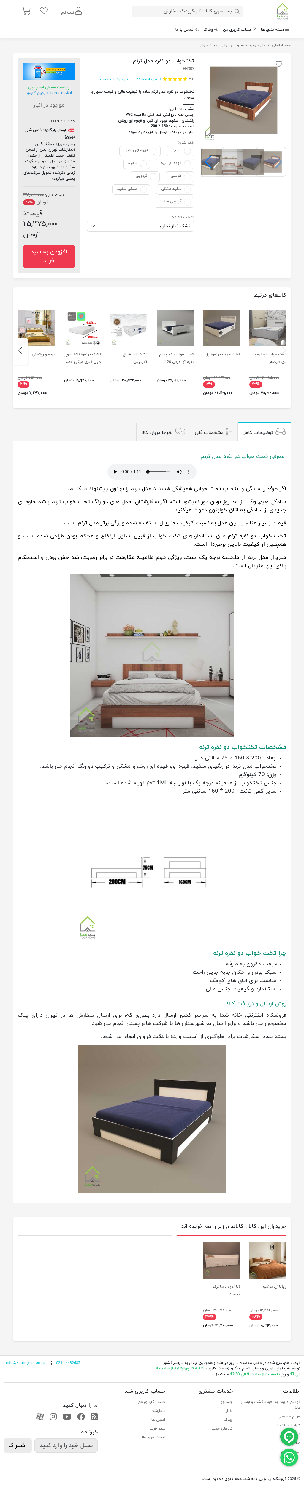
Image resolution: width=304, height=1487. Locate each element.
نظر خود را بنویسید (114, 79)
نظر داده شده (148, 79)
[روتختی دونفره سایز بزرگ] (267, 1260)
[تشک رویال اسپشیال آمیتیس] (128, 328)
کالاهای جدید (222, 1428)
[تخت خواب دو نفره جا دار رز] (221, 328)
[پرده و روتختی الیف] (36, 328)
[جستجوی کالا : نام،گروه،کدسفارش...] (237, 11)
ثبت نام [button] (67, 12)
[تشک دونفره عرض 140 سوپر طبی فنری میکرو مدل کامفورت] (82, 328)
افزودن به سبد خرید (49, 256)
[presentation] (283, 351)
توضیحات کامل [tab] (258, 432)
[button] (208, 161)
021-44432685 (68, 1363)
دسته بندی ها (272, 30)
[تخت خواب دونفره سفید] (267, 328)
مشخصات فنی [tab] (209, 432)
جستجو (227, 1402)
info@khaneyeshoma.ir (26, 1363)
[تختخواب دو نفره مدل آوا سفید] (175, 328)
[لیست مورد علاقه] (43, 11)
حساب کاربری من (237, 30)
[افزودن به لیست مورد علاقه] (279, 65)
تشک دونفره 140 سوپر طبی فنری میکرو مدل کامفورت (82, 362)
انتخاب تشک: (183, 217)
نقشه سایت (290, 1452)
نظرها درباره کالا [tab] (157, 432)
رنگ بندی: (186, 142)
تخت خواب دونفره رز (223, 354)
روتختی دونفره (274, 1287)
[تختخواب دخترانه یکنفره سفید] (221, 1260)
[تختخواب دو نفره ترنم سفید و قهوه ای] (243, 100)
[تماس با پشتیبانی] (289, 1457)
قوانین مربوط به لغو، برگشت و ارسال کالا (270, 1405)
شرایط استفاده (288, 1425)
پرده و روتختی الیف (39, 354)
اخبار (229, 1411)
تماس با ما (184, 30)
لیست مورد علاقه (151, 1437)
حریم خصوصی (289, 1416)
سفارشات (157, 1411)
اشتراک (18, 1445)
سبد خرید (157, 1428)
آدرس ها (158, 1419)
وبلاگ (208, 30)
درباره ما (294, 1434)
